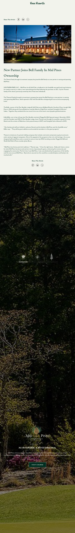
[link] (18, 19)
